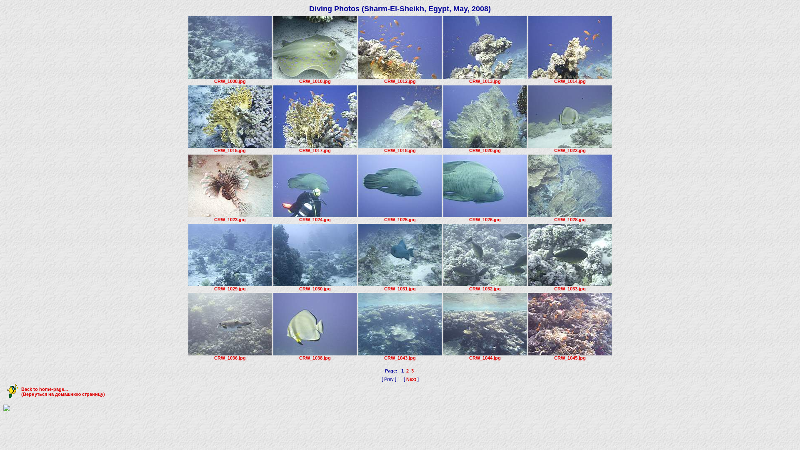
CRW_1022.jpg (570, 150)
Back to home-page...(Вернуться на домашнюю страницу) (63, 392)
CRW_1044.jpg (485, 357)
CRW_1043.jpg (400, 357)
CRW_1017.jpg (315, 150)
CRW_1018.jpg (400, 150)
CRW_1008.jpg (230, 81)
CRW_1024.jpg (315, 219)
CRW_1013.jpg (485, 81)
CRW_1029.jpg (230, 288)
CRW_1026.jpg (485, 219)
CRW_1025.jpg (400, 219)
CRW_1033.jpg (570, 288)
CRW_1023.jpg (230, 219)
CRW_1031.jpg (400, 288)
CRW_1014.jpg (570, 81)
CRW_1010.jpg (315, 81)
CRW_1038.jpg (315, 357)
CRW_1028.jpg (570, 219)
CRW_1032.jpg (485, 288)
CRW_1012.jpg (400, 81)
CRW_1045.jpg (570, 357)
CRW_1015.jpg (230, 150)
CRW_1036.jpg (230, 357)
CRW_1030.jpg (315, 288)
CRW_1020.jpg (485, 150)
